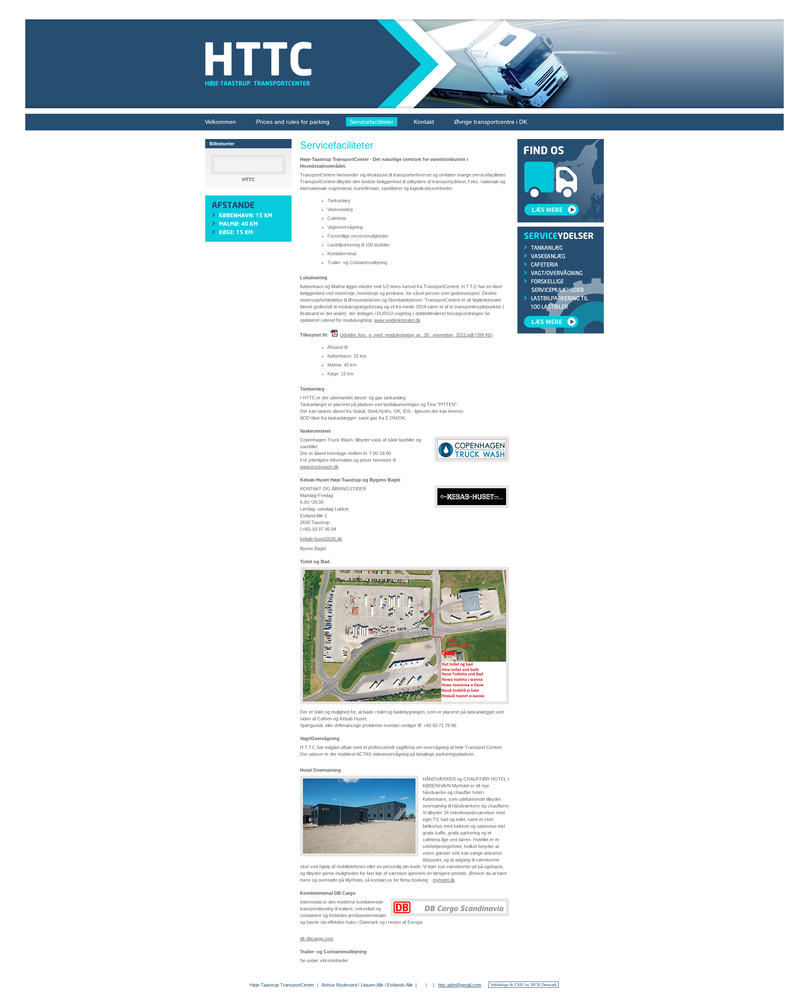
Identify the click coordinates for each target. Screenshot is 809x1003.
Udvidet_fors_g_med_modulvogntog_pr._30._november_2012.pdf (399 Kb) (416, 334)
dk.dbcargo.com (316, 938)
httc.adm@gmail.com (459, 984)
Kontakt (424, 121)
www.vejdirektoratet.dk (397, 320)
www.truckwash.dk (319, 466)
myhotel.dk (444, 880)
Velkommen (220, 121)
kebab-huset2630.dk (321, 538)
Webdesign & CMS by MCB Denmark (523, 984)
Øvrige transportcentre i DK (490, 121)
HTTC (248, 179)
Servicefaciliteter (372, 121)
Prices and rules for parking (292, 121)
